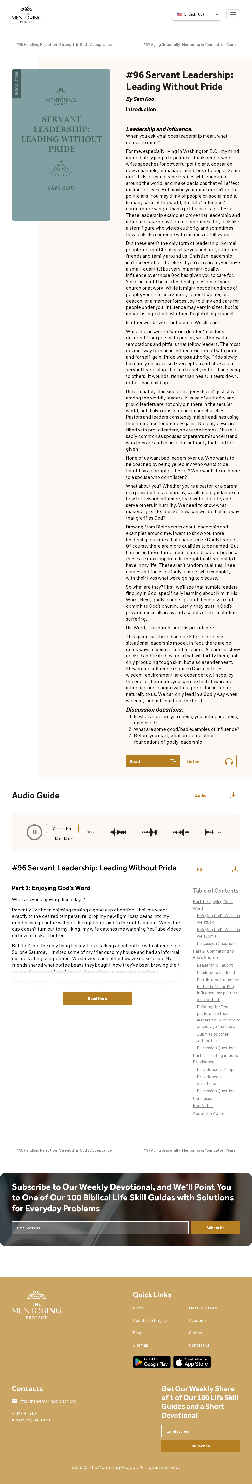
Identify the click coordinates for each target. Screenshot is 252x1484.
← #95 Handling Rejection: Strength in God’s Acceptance (62, 44)
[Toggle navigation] (233, 14)
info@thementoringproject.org (47, 1401)
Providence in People (216, 1069)
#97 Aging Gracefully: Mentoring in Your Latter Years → (191, 44)
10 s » (68, 838)
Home (138, 1307)
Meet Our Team (203, 1307)
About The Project (150, 1320)
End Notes (203, 1105)
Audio (200, 795)
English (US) (194, 14)
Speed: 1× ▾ (62, 828)
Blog (137, 1332)
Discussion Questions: (217, 943)
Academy (197, 1320)
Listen (193, 761)
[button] (34, 832)
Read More (97, 998)
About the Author (209, 1113)
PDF (201, 869)
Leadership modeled (216, 972)
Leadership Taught (215, 965)
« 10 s (56, 838)
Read (135, 761)
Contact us (199, 1345)
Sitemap (140, 1345)
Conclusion (203, 1098)
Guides (195, 1332)
